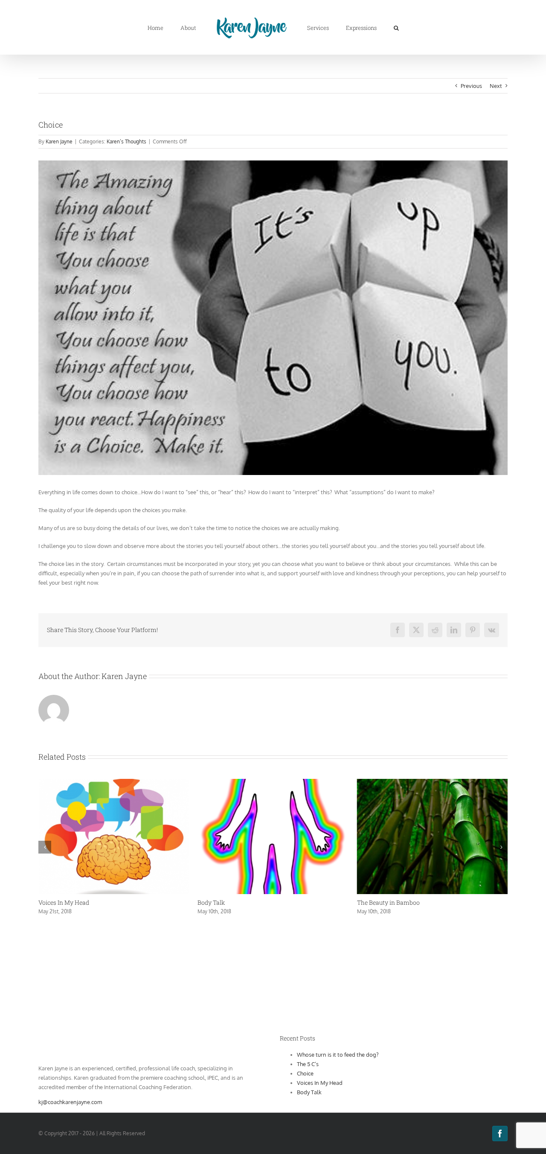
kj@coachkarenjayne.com (70, 1102)
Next (496, 85)
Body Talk (52, 902)
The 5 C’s (308, 1064)
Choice (305, 1073)
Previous (471, 85)
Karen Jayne (59, 141)
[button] (372, 27)
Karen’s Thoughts (126, 141)
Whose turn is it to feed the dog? (400, 902)
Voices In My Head (320, 1082)
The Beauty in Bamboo (228, 902)
